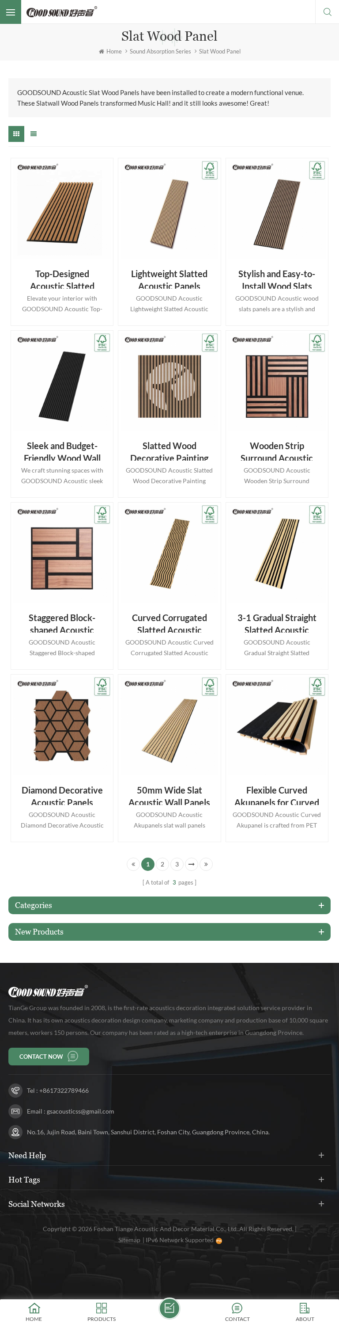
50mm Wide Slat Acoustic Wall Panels (169, 795)
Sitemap (129, 1240)
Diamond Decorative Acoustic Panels (62, 795)
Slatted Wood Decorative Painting (169, 450)
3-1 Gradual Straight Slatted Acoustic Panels (276, 622)
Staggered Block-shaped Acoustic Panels (62, 622)
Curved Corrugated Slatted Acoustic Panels (169, 622)
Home (114, 51)
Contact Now (41, 1056)
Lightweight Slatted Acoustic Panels (169, 278)
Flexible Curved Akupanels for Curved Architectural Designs (277, 795)
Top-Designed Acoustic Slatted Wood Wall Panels (62, 278)
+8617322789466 (64, 1090)
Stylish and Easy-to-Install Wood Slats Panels (276, 278)
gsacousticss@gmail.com (80, 1111)
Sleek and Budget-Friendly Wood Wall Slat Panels (62, 450)
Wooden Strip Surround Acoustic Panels (277, 450)
